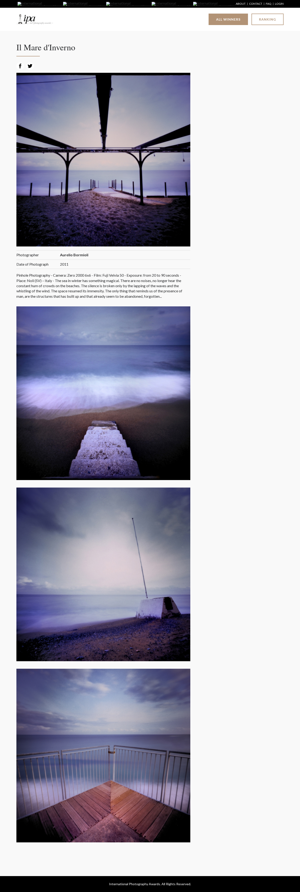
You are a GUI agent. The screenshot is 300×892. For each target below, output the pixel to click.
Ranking (267, 19)
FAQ (268, 4)
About (241, 4)
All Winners (228, 19)
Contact (255, 4)
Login (279, 4)
